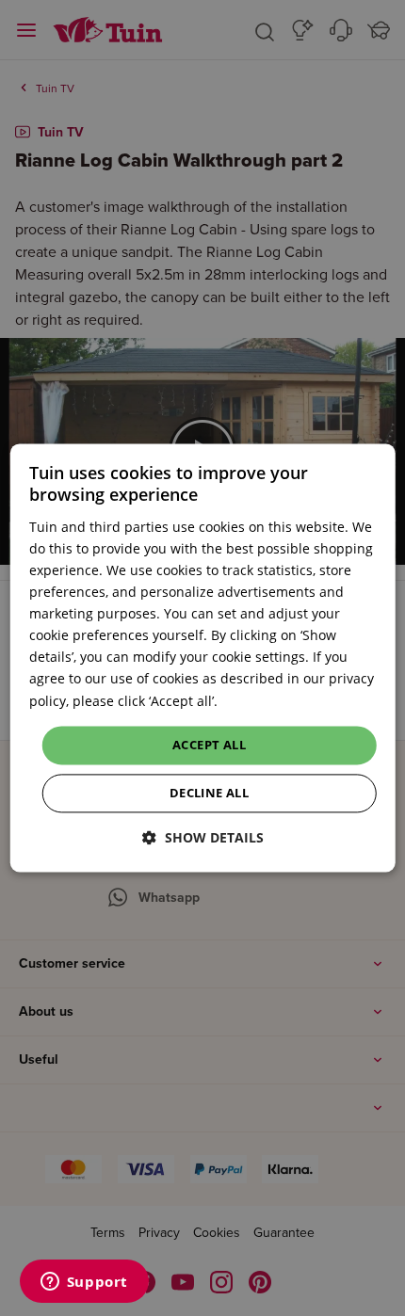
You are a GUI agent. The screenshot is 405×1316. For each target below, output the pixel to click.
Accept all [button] (209, 744)
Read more (255, 701)
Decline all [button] (209, 793)
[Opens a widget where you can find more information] (84, 1283)
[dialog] (203, 657)
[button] (203, 838)
